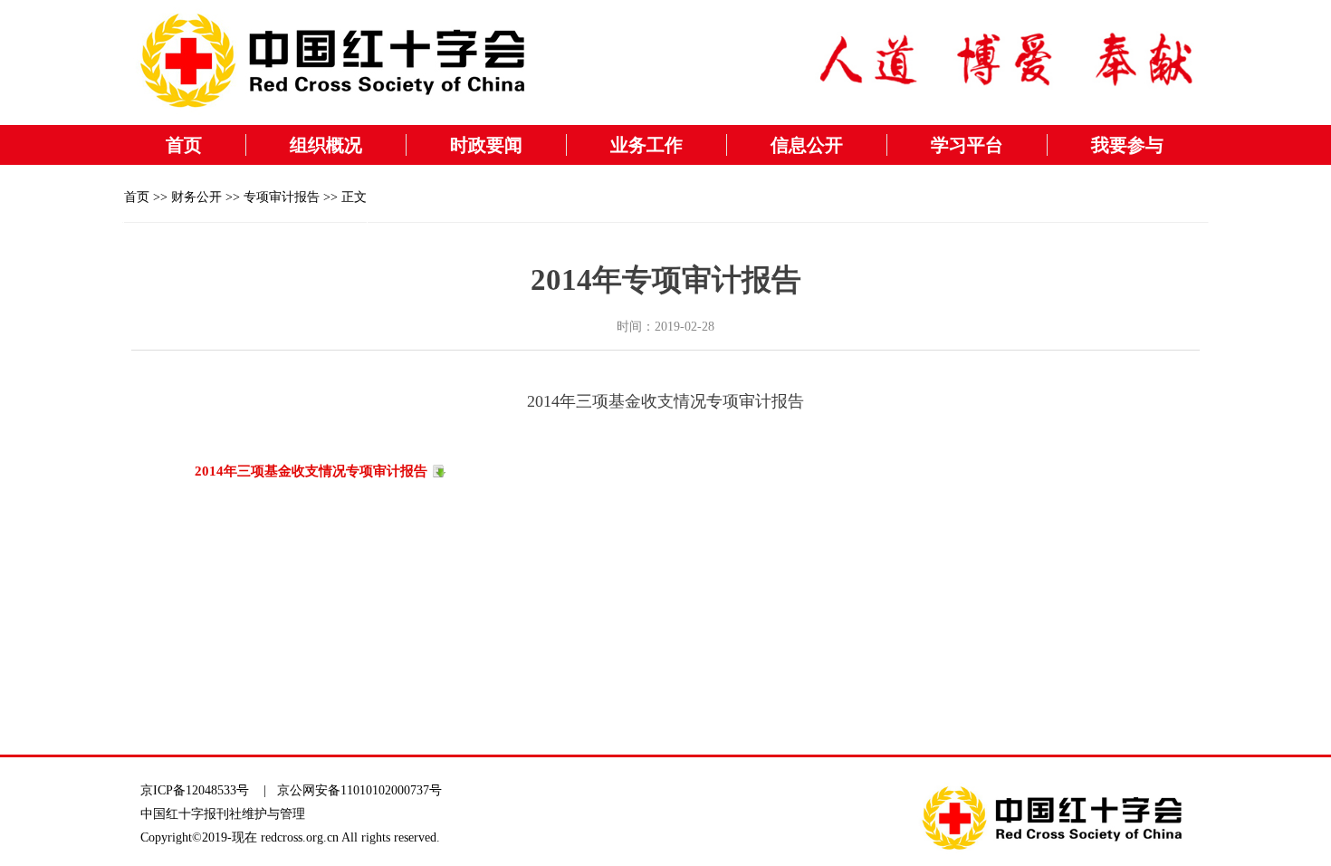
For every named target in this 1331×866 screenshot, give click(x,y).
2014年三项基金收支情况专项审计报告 (311, 471)
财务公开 (196, 197)
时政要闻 (486, 145)
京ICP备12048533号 (194, 790)
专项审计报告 (282, 197)
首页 (184, 145)
